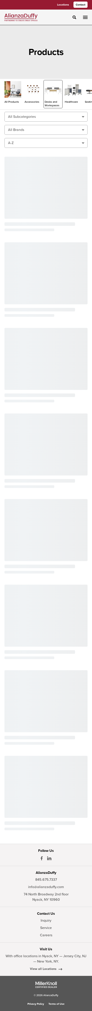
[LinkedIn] (49, 858)
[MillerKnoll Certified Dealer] (46, 984)
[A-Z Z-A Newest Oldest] (46, 143)
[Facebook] (42, 858)
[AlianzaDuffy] (21, 17)
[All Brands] (46, 130)
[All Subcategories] (46, 117)
